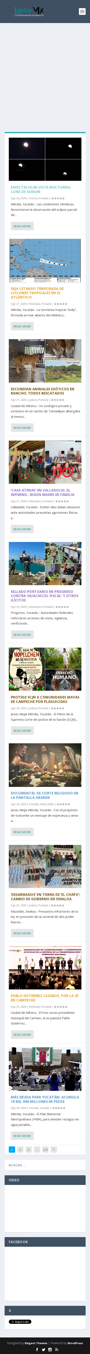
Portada (44, 198)
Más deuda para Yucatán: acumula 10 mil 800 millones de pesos (45, 1099)
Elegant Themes (36, 1343)
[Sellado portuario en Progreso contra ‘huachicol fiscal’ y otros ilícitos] (45, 563)
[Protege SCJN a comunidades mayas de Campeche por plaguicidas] (45, 669)
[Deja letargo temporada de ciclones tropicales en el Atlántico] (45, 260)
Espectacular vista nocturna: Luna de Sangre (41, 189)
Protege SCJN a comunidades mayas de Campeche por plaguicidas (45, 699)
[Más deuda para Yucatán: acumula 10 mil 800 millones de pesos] (45, 1069)
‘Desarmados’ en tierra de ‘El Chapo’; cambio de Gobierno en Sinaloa (45, 896)
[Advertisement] (45, 70)
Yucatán (44, 1108)
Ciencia (33, 198)
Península (34, 304)
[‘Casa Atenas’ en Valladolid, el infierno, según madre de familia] (45, 462)
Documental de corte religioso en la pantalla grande (44, 795)
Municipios (35, 501)
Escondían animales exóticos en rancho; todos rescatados (43, 391)
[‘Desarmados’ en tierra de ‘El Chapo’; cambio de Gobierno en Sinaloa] (45, 866)
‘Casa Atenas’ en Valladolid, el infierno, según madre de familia (43, 492)
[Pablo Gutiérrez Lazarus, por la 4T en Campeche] (45, 967)
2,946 (45, 1152)
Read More (22, 226)
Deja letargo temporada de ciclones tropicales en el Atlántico (37, 293)
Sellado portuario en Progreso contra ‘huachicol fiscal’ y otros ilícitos (44, 596)
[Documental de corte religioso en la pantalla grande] (45, 765)
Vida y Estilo (47, 804)
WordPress (75, 1343)
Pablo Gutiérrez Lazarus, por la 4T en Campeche (45, 997)
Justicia (33, 400)
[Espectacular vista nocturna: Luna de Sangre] (45, 159)
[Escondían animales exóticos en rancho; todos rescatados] (45, 361)
